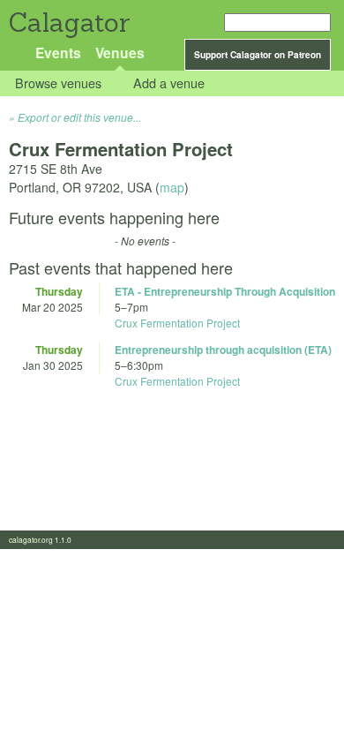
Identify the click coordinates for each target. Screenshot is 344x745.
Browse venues (58, 83)
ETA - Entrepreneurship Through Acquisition (225, 291)
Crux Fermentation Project (177, 322)
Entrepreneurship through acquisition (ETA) (223, 349)
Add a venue (169, 83)
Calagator (68, 22)
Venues (120, 52)
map (172, 187)
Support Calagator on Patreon (257, 55)
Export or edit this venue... (79, 116)
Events (58, 52)
